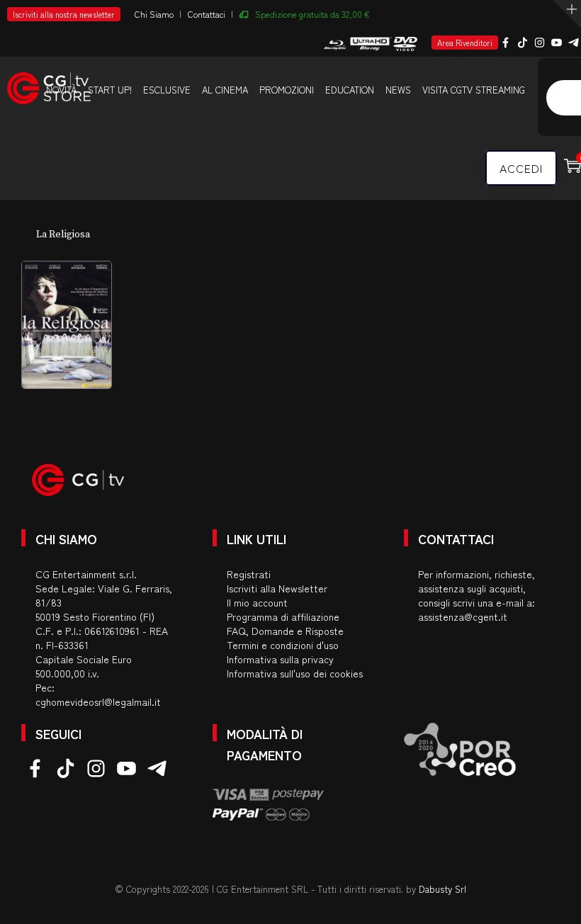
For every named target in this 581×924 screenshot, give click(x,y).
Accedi (521, 167)
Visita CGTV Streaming (473, 89)
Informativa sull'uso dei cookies (295, 673)
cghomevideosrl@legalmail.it (98, 701)
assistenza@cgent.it (462, 616)
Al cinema (225, 89)
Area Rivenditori (464, 42)
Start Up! (110, 89)
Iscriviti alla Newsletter (277, 588)
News (398, 89)
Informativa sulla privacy (280, 659)
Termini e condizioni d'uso (283, 645)
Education (349, 89)
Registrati (249, 574)
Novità (61, 89)
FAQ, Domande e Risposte (285, 631)
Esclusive (167, 89)
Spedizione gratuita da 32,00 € (312, 14)
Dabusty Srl (442, 889)
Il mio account (257, 602)
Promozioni (286, 89)
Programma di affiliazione (283, 616)
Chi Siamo (154, 14)
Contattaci (206, 14)
